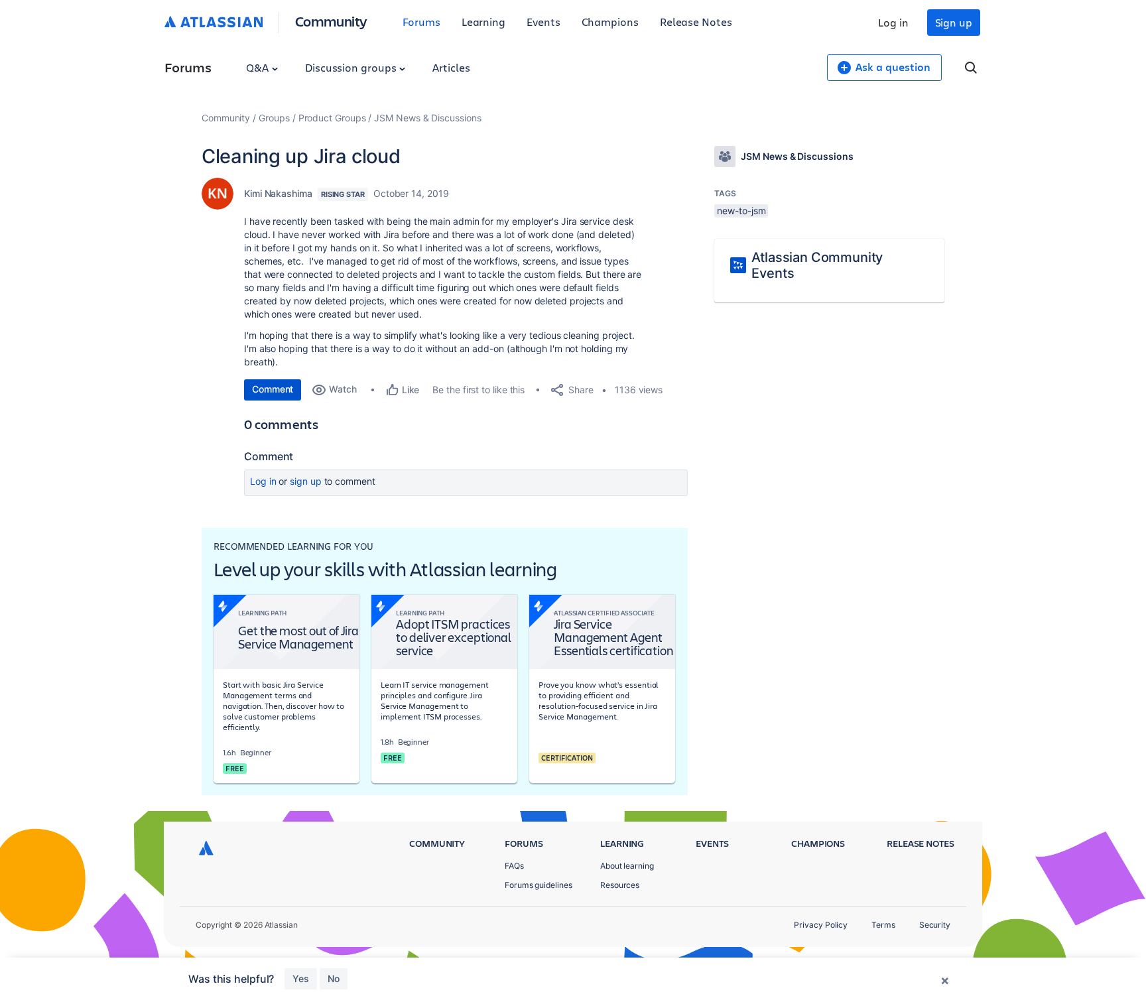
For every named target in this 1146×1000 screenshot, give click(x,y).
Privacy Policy (821, 925)
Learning (483, 22)
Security (934, 925)
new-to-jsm (741, 210)
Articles (451, 67)
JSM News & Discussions (427, 117)
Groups (274, 117)
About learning (627, 866)
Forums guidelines (538, 885)
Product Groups (332, 117)
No (334, 978)
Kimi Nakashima (278, 193)
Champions (610, 22)
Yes (300, 978)
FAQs (514, 866)
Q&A (258, 67)
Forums (421, 22)
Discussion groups (352, 67)
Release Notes (696, 22)
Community (331, 21)
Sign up (953, 22)
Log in (893, 22)
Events (543, 22)
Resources (619, 885)
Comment (272, 389)
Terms (883, 925)
